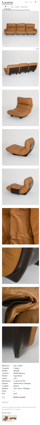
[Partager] (30, 2)
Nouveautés (24, 6)
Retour (5, 402)
